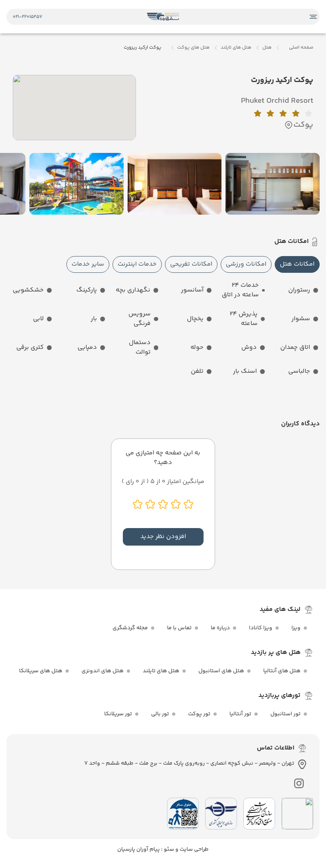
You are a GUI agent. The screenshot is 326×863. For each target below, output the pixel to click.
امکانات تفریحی (191, 264)
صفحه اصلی (301, 47)
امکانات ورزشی (246, 264)
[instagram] (299, 783)
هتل (267, 48)
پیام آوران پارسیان (138, 849)
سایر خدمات (88, 264)
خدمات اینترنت (137, 264)
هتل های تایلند (236, 48)
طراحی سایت (194, 849)
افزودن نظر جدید (163, 537)
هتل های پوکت (193, 48)
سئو (168, 849)
